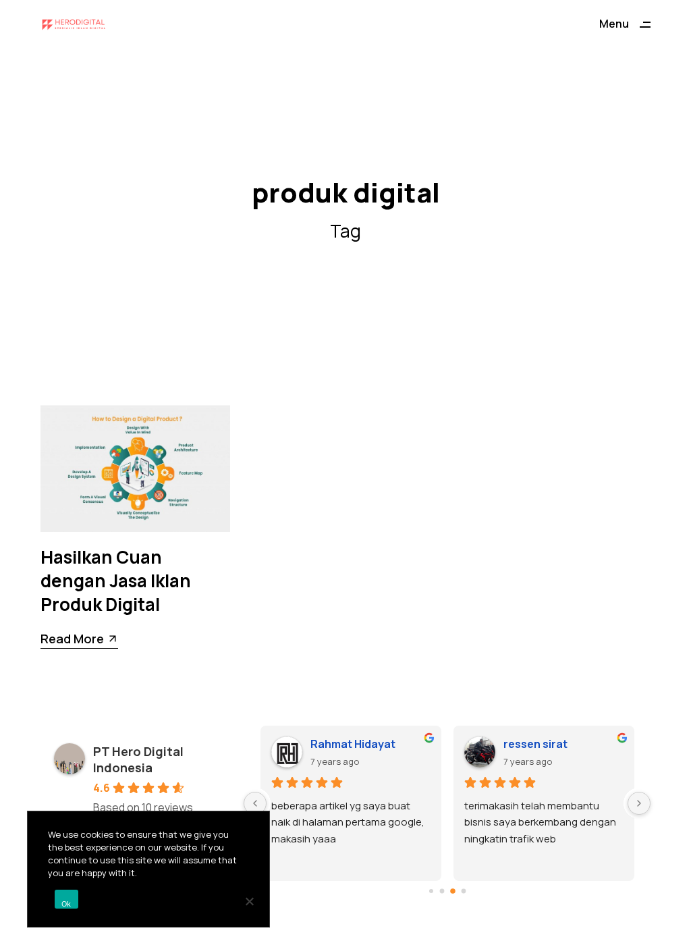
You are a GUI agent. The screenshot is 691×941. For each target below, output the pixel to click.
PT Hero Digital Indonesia (138, 759)
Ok (66, 904)
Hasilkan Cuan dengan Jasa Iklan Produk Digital (115, 580)
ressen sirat (535, 743)
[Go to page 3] (463, 890)
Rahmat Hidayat (352, 743)
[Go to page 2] (452, 891)
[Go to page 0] (431, 891)
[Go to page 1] (441, 890)
